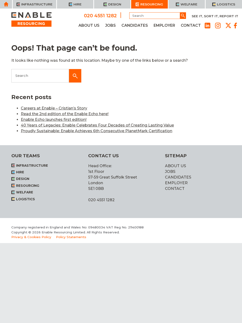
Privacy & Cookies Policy (31, 237)
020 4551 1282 (100, 15)
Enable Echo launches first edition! (53, 119)
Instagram (218, 25)
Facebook (235, 25)
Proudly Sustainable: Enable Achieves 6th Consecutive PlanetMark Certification (96, 131)
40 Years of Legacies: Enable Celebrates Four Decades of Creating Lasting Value (97, 125)
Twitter (228, 25)
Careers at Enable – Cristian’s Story (54, 108)
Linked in (207, 25)
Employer (164, 25)
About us (88, 25)
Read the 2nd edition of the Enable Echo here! (64, 114)
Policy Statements (71, 237)
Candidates (134, 25)
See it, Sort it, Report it (215, 16)
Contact (191, 25)
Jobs (110, 25)
